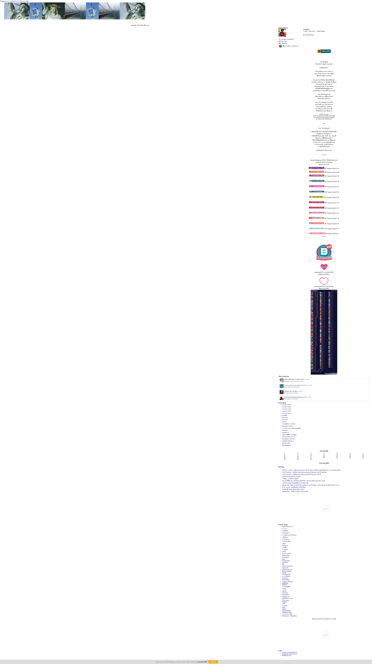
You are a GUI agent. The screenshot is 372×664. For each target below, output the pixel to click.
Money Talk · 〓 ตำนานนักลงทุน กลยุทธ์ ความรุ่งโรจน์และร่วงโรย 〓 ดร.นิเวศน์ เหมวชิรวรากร (310, 485)
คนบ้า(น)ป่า (285, 557)
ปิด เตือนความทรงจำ (288, 439)
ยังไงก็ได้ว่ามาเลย (287, 598)
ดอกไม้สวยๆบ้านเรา (288, 441)
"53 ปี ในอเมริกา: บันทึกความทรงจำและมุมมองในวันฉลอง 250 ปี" (301, 474)
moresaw (285, 562)
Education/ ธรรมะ (287, 426)
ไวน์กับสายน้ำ (286, 541)
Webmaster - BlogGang (289, 616)
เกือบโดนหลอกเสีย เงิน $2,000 (291, 476)
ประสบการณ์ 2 (286, 411)
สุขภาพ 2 (285, 419)
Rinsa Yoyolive (286, 571)
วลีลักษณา (285, 537)
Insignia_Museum (287, 581)
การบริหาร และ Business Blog (291, 428)
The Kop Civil (286, 574)
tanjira (284, 609)
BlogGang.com (286, 655)
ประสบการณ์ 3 (286, 409)
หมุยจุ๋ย (284, 591)
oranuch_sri (285, 596)
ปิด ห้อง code (286, 443)
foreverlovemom (287, 569)
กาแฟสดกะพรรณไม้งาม (289, 535)
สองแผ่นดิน (285, 594)
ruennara (285, 593)
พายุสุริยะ (285, 605)
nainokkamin (286, 561)
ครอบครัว (285, 430)
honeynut (285, 578)
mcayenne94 (286, 610)
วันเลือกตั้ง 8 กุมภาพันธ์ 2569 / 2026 (293, 489)
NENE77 (284, 585)
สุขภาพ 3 (285, 417)
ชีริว (283, 564)
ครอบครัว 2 (285, 432)
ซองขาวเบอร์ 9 (286, 553)
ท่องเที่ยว (284, 415)
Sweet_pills (285, 555)
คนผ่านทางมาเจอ (287, 526)
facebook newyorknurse (289, 652)
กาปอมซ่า (285, 549)
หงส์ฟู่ (284, 589)
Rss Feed (284, 41)
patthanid (285, 583)
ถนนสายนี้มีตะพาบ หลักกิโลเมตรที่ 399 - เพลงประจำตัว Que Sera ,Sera (303, 481)
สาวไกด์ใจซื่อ (286, 586)
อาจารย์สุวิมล (286, 576)
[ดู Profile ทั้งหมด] (308, 35)
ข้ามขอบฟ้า (285, 533)
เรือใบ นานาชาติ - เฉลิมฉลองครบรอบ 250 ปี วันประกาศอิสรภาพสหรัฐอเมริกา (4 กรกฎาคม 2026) (311, 470)
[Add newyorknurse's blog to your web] (324, 619)
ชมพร (284, 543)
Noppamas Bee (287, 612)
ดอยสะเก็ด (285, 568)
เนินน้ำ (284, 551)
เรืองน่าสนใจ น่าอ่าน (288, 436)
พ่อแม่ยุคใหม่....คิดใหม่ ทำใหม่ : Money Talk (295, 491)
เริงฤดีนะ (285, 547)
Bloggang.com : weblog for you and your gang (14, 1)
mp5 (283, 559)
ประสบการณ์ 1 (286, 413)
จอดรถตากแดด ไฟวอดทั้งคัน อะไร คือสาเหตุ (295, 483)
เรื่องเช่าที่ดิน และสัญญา (289, 434)
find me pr (285, 545)
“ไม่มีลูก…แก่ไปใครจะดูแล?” (290, 478)
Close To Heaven (287, 566)
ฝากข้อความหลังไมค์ (287, 39)
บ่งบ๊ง (283, 603)
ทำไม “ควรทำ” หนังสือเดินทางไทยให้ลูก (294, 487)
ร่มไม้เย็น (285, 531)
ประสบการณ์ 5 (286, 404)
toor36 (284, 573)
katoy (283, 607)
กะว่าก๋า (284, 528)
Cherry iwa (285, 600)
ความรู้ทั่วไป (285, 424)
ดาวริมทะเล (285, 539)
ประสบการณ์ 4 (286, 407)
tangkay (284, 601)
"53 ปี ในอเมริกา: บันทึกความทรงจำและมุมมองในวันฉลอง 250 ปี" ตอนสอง (304, 472)
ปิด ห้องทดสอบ (286, 445)
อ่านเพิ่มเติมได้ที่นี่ (201, 662)
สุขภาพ (284, 422)
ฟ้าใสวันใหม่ (286, 580)
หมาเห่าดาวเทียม (287, 614)
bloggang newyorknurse (289, 654)
